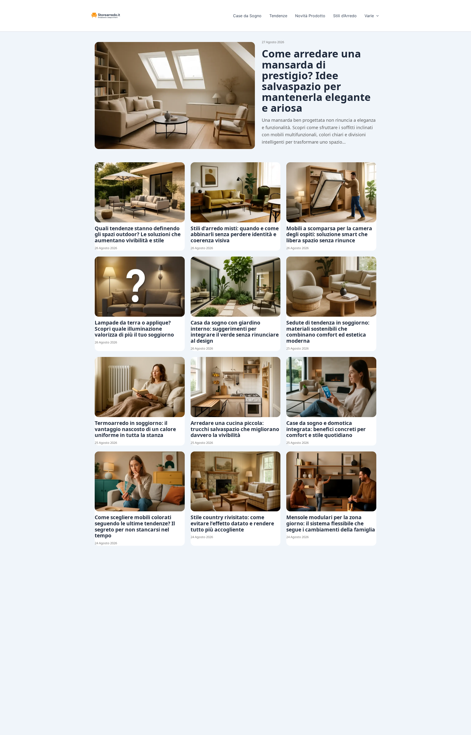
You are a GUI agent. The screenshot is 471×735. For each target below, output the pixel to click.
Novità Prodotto (310, 15)
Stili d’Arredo (345, 15)
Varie (369, 15)
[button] (376, 16)
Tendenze (278, 15)
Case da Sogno (247, 15)
